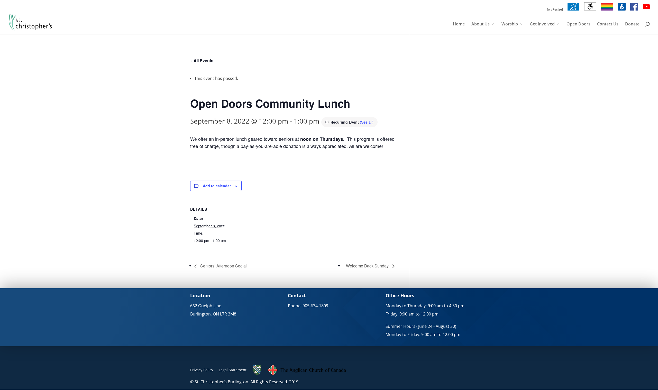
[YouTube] (646, 10)
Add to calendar (217, 185)
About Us (480, 24)
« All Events (201, 60)
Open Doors (578, 24)
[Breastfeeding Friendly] (622, 10)
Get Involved (542, 24)
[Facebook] (634, 10)
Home (459, 24)
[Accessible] (590, 10)
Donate (632, 24)
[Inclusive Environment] (607, 10)
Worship (509, 24)
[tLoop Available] (573, 10)
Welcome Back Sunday (368, 266)
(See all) (366, 122)
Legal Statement (232, 369)
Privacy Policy (201, 369)
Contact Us (607, 24)
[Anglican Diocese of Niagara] (257, 374)
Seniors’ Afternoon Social (223, 266)
